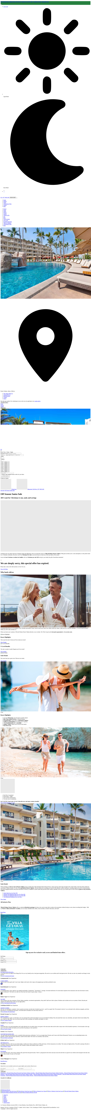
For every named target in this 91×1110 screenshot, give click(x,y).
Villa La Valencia (7, 223)
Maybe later (3, 999)
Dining (5, 201)
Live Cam (5, 6)
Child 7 (2, 470)
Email (2, 960)
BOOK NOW (12, 197)
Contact (5, 397)
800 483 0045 (4, 424)
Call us (2, 405)
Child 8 (2, 471)
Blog (4, 206)
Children (2, 459)
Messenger (30, 489)
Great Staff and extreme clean (7, 1063)
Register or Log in (11, 802)
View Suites (3, 899)
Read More (3, 912)
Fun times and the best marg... (7, 1001)
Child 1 (2, 462)
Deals (4, 200)
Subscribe (3, 998)
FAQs (4, 398)
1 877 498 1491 (6, 197)
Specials (2, 490)
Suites (4, 202)
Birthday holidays (5, 1045)
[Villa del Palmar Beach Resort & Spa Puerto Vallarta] (45, 448)
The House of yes (5, 1071)
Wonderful (3, 1018)
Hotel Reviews (6, 396)
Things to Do (6, 215)
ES (1, 197)
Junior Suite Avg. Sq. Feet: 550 (10, 893)
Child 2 (2, 463)
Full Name (3, 956)
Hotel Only (3, 452)
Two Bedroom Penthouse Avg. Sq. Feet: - (12, 896)
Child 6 (2, 468)
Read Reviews (4, 1090)
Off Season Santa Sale (10, 490)
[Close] (1, 409)
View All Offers (4, 569)
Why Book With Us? (8, 393)
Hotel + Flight (9, 452)
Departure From (4, 453)
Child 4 (2, 466)
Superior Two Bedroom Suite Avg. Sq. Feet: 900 (14, 895)
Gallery (5, 205)
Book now (3, 407)
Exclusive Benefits (7, 221)
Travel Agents (6, 219)
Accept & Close (4, 402)
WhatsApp (14, 489)
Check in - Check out (5, 455)
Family (2, 1054)
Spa (4, 216)
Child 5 (2, 467)
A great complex (4, 1009)
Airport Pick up (6, 394)
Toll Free (38, 489)
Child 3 (2, 464)
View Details (3, 642)
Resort (4, 209)
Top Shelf (3, 1028)
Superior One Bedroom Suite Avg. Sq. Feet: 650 (14, 894)
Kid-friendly (3, 1080)
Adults (2, 456)
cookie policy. (37, 401)
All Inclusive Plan (7, 204)
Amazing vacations (5, 1036)
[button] (4, 190)
